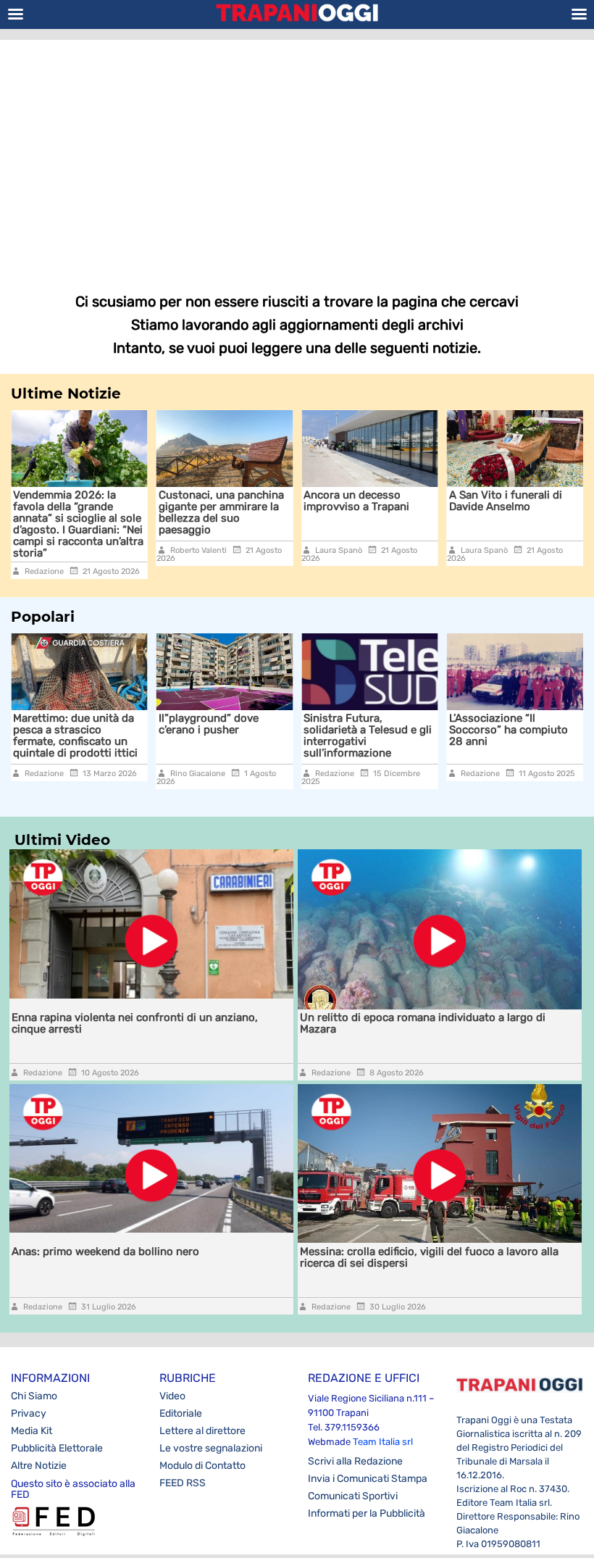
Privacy (28, 1413)
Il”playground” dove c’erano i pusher (209, 724)
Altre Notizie (39, 1465)
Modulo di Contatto (202, 1465)
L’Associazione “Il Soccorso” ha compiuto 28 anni (508, 730)
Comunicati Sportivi (353, 1496)
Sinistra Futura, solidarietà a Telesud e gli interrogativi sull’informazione (368, 735)
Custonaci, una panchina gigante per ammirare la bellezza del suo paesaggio (156, 512)
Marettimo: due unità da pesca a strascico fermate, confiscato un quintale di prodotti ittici (75, 735)
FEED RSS (182, 1483)
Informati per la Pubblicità (366, 1513)
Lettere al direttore (202, 1431)
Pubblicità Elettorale (57, 1448)
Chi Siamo (34, 1396)
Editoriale (180, 1413)
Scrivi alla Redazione (355, 1461)
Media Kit (31, 1431)
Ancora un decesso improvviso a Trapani (293, 500)
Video (172, 1396)
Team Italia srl (383, 1441)
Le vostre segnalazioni (210, 1448)
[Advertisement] (297, 155)
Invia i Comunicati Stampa (367, 1478)
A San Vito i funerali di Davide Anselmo (441, 500)
